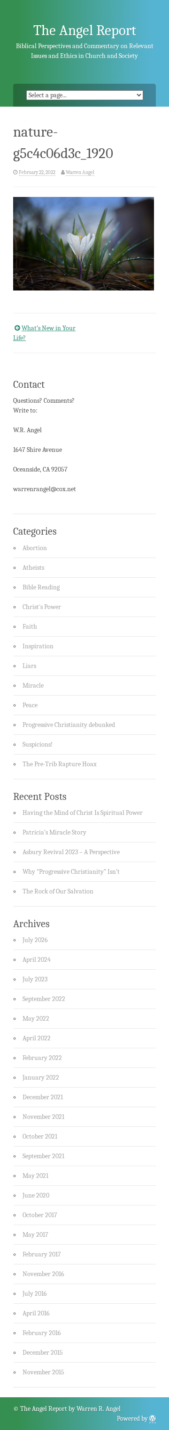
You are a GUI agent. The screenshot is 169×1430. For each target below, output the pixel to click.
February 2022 (42, 1058)
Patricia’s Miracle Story (54, 832)
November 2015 (43, 1372)
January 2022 (41, 1078)
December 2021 (43, 1097)
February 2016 (42, 1333)
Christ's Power (42, 607)
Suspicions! (38, 744)
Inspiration (38, 646)
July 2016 (35, 1294)
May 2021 (35, 1176)
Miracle (33, 686)
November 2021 (43, 1117)
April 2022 (37, 1038)
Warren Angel (80, 172)
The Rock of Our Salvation (58, 891)
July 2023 (35, 979)
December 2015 (43, 1353)
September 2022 (44, 999)
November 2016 (43, 1274)
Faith (30, 627)
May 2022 (36, 1019)
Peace (30, 705)
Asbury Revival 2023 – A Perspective (71, 852)
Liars (29, 666)
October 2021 (40, 1136)
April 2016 (36, 1313)
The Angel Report (84, 30)
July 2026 (35, 940)
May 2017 (35, 1235)
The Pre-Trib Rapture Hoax (60, 764)
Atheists (33, 568)
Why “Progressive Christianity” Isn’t (71, 872)
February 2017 (42, 1254)
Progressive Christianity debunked (69, 725)
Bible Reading (41, 587)
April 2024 (37, 960)
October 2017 (40, 1215)
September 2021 (43, 1156)
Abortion (35, 548)
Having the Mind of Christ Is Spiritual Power (83, 813)
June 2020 (36, 1195)
